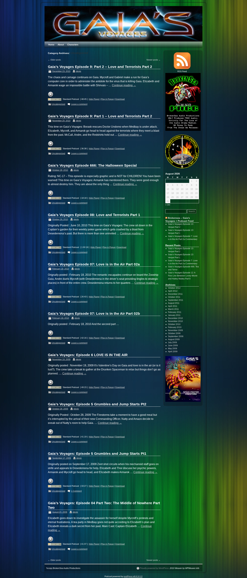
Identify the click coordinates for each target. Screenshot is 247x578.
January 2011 (174, 315)
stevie (78, 71)
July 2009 (172, 342)
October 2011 (174, 297)
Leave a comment (79, 104)
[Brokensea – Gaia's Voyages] (123, 24)
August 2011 (173, 303)
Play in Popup (107, 99)
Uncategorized (58, 104)
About (61, 44)
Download (120, 99)
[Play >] (50, 94)
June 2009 (173, 345)
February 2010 (174, 327)
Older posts (54, 60)
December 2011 (175, 294)
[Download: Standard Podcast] (54, 99)
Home (51, 44)
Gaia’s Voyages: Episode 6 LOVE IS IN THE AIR (88, 355)
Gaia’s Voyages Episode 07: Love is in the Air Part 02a (94, 264)
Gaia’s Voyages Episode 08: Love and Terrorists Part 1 (94, 215)
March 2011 (173, 309)
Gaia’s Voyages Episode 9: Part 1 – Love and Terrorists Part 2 (100, 116)
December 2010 (175, 318)
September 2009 (175, 336)
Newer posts (153, 60)
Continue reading (124, 85)
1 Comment (76, 491)
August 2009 (174, 339)
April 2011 (172, 306)
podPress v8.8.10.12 (133, 576)
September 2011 (175, 300)
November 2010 (175, 321)
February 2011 (174, 312)
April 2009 (172, 351)
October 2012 (174, 288)
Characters (72, 44)
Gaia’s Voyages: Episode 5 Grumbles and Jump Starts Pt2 (97, 404)
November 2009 (175, 330)
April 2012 (172, 291)
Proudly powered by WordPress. (154, 568)
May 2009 (172, 348)
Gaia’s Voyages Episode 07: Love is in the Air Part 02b (94, 313)
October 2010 (174, 324)
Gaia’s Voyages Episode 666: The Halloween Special (92, 165)
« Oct (167, 205)
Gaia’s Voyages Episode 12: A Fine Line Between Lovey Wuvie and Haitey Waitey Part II (182, 276)
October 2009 (174, 333)
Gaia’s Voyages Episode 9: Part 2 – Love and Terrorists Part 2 (100, 67)
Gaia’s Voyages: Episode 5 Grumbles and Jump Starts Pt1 (97, 453)
